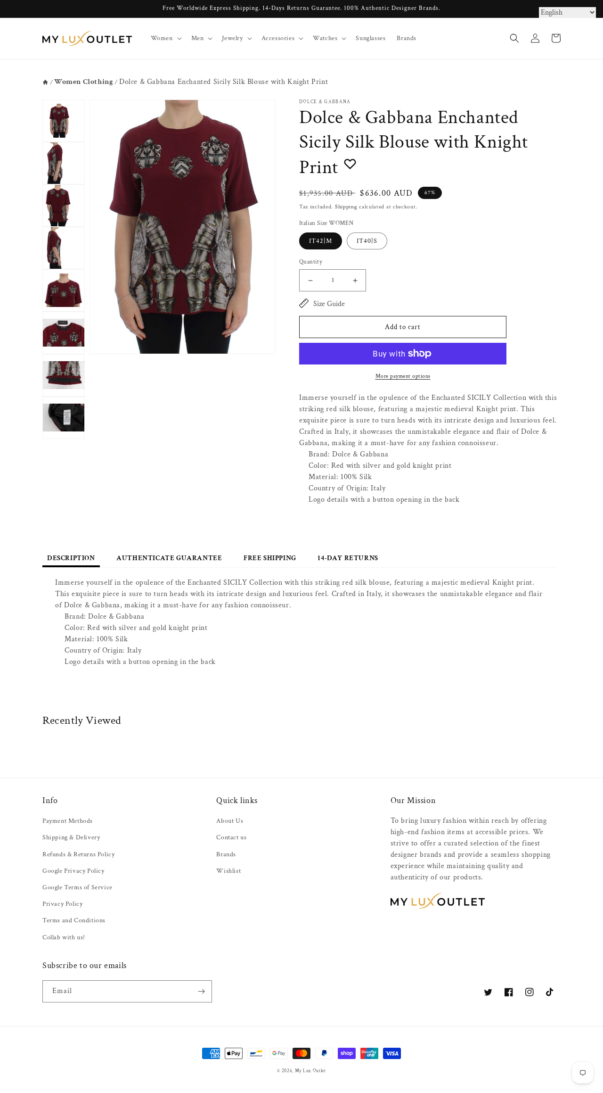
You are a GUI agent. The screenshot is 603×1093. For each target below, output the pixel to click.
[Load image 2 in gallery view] (63, 163)
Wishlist (228, 871)
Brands (226, 854)
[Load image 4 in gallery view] (63, 248)
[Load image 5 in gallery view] (63, 290)
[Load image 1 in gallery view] (63, 120)
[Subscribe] (201, 991)
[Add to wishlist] (350, 163)
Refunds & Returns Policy (78, 854)
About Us (229, 821)
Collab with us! (63, 937)
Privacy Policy (62, 904)
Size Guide (329, 304)
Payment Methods (67, 821)
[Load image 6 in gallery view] (63, 333)
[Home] (45, 82)
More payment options (403, 376)
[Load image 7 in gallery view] (63, 375)
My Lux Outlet (310, 1071)
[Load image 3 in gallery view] (63, 205)
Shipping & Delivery (71, 837)
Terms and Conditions (74, 920)
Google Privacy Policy (73, 871)
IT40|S (367, 241)
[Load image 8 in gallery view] (63, 418)
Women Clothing (83, 82)
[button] (165, 38)
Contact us (231, 837)
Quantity (310, 262)
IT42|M (320, 241)
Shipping (346, 206)
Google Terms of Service (77, 887)
